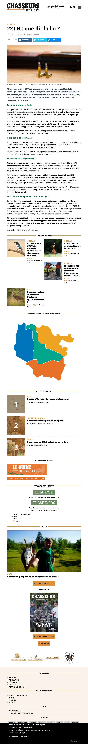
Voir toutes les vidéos (44, 583)
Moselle (34, 479)
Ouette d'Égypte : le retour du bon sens (48, 399)
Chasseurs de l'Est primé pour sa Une (47, 442)
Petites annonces (16, 687)
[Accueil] (23, 7)
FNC (67, 722)
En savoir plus (21, 733)
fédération (22, 722)
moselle (12, 722)
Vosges (41, 479)
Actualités (13, 678)
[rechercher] (74, 7)
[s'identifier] (70, 7)
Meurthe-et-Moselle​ (18, 695)
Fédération (14, 680)
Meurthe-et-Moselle (15, 479)
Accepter (74, 741)
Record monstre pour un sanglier (45, 420)
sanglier (51, 722)
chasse (75, 722)
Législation (14, 682)
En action (13, 685)
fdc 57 (59, 722)
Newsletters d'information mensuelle (44, 497)
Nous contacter (16, 711)
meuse (41, 722)
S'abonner (44, 643)
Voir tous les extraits (44, 636)
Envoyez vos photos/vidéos (21, 713)
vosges (33, 722)
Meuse (27, 479)
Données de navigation (20, 737)
